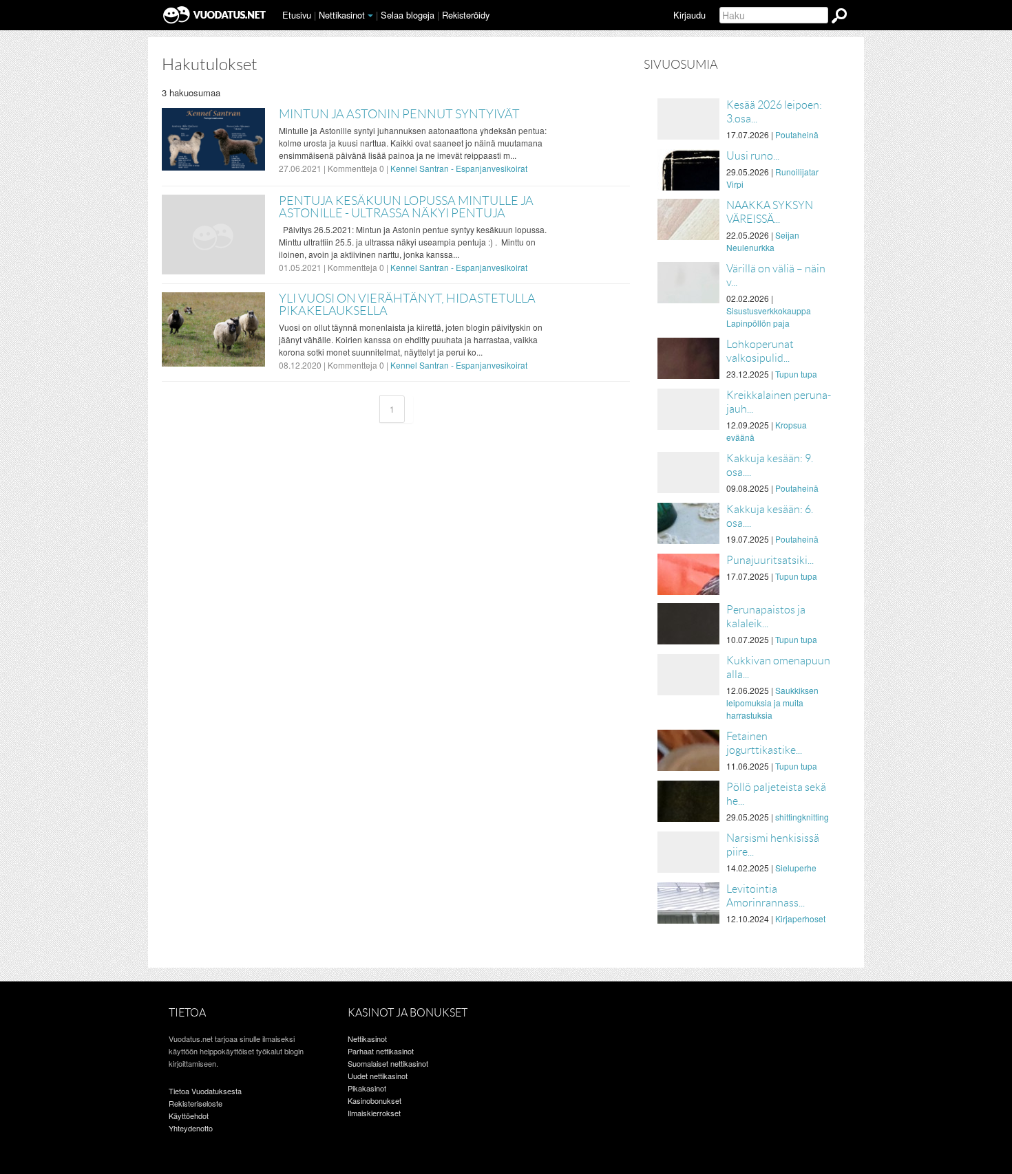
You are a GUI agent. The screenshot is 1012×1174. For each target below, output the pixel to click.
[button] (370, 15)
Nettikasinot (342, 14)
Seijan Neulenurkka (762, 241)
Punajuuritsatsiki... (770, 560)
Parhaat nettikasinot (381, 1050)
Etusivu (296, 14)
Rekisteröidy (465, 14)
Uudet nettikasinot (378, 1075)
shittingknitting (802, 817)
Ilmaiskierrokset (374, 1112)
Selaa (407, 14)
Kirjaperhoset (800, 918)
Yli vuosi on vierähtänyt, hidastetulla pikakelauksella (407, 305)
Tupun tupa (796, 374)
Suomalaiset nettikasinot (388, 1063)
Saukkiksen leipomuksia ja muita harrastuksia (772, 702)
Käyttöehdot (189, 1115)
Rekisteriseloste (195, 1103)
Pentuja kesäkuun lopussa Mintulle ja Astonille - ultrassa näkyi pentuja (406, 207)
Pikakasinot (367, 1088)
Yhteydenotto (191, 1127)
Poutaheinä (797, 134)
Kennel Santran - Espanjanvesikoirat (458, 168)
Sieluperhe (795, 867)
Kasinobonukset (374, 1100)
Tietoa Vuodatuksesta (205, 1090)
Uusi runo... (752, 156)
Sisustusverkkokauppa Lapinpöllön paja (768, 317)
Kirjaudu (689, 14)
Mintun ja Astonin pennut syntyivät (399, 114)
